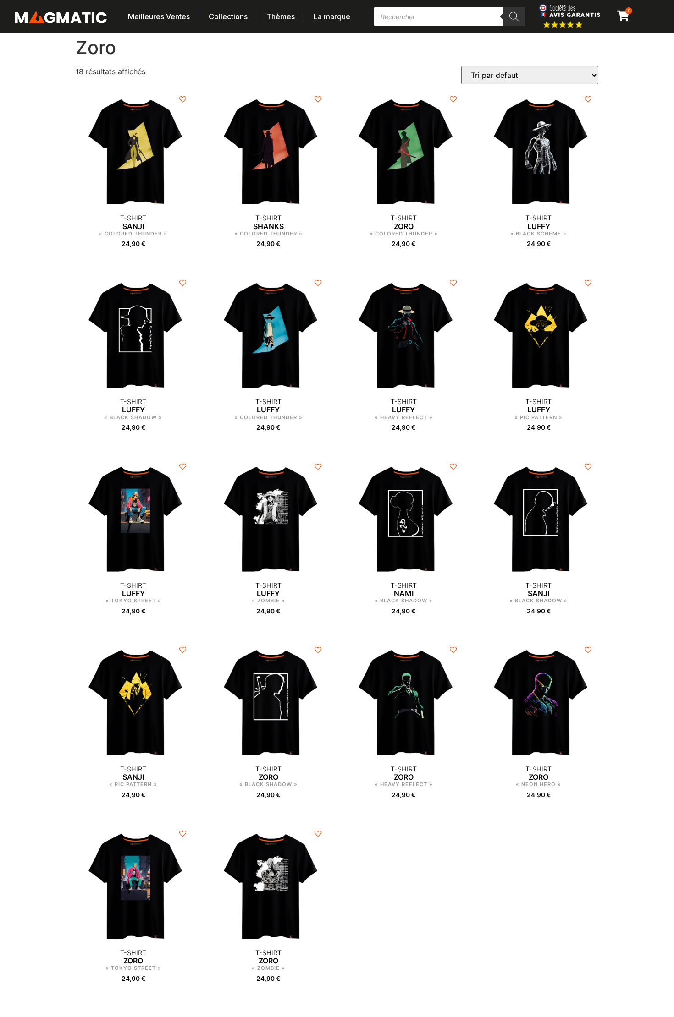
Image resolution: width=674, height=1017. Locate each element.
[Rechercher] (514, 16)
